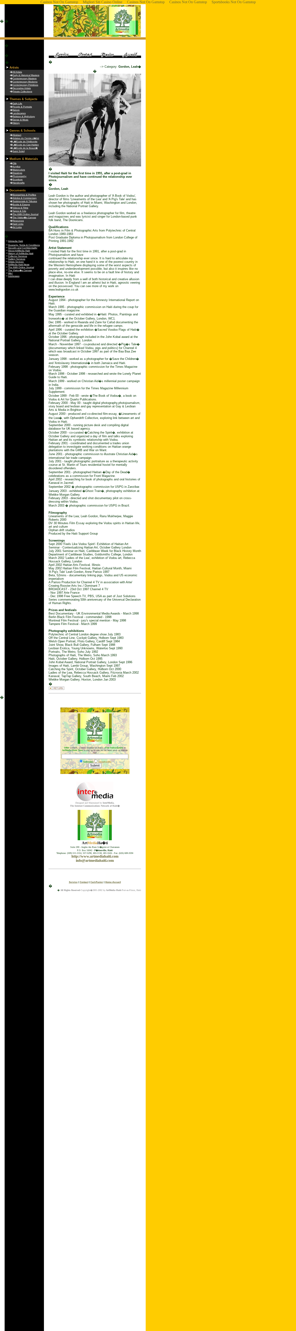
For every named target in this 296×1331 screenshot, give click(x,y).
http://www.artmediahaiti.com (94, 856)
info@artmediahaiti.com (95, 860)
